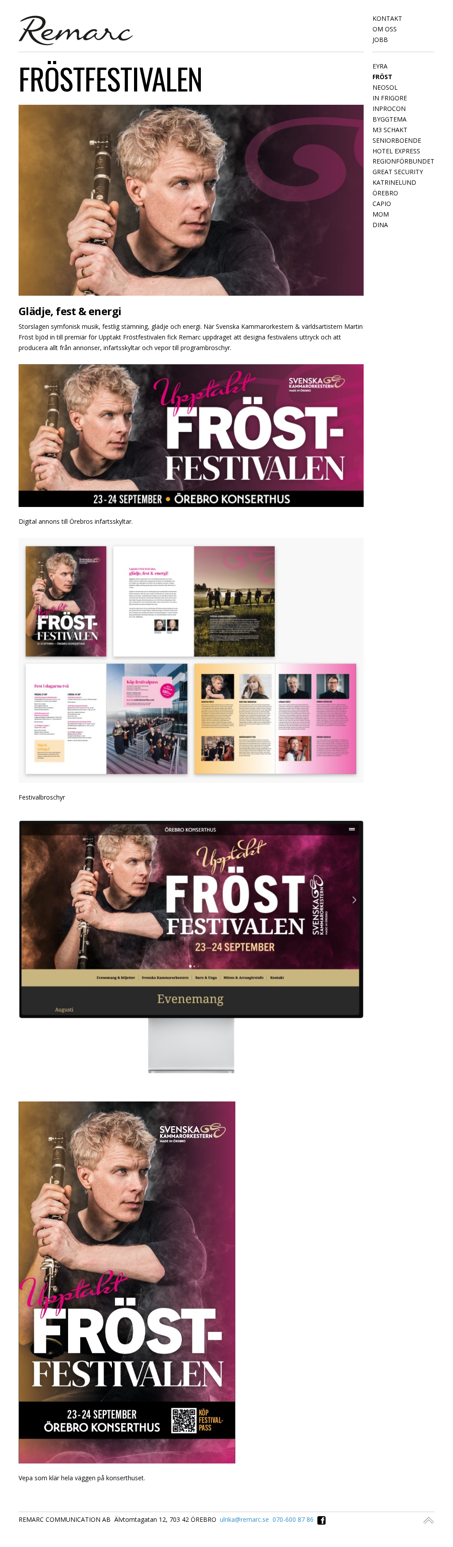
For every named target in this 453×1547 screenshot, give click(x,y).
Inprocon (389, 108)
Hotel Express (396, 151)
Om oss (384, 29)
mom (380, 214)
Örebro (385, 193)
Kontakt (387, 18)
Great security (397, 172)
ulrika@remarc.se (244, 1519)
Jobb (380, 39)
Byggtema (389, 119)
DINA (380, 225)
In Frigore (389, 98)
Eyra (380, 66)
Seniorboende (396, 140)
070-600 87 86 (293, 1519)
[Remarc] (76, 29)
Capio (381, 203)
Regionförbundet (403, 161)
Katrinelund (394, 182)
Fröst (382, 76)
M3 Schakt (389, 130)
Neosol (385, 87)
